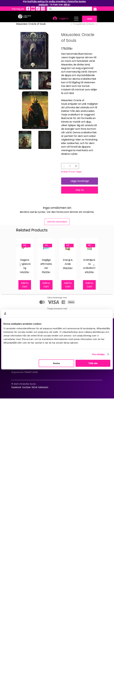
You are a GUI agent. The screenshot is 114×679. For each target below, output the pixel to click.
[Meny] (76, 18)
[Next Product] (94, 265)
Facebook (16, 387)
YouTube (26, 387)
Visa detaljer (98, 354)
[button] (95, 9)
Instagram (43, 387)
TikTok (34, 387)
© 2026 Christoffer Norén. (23, 384)
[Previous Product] (20, 265)
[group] (57, 265)
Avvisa (56, 363)
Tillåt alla (93, 363)
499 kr (67, 4)
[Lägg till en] (76, 166)
